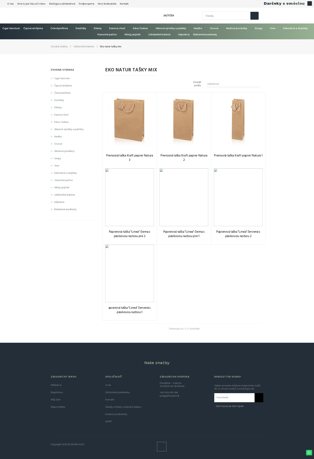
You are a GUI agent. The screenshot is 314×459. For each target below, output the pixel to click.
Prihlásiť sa (56, 385)
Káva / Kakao (140, 28)
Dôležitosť (233, 84)
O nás (10, 3)
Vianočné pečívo (107, 34)
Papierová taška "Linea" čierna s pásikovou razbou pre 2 (129, 234)
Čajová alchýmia (33, 28)
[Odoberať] (259, 397)
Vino (272, 28)
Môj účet (56, 400)
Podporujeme (86, 3)
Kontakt (124, 3)
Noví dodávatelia (107, 3)
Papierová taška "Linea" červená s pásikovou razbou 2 (238, 234)
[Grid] (111, 84)
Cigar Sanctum (11, 28)
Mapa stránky (58, 407)
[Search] (254, 16)
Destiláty (81, 28)
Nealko (198, 28)
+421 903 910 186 (169, 393)
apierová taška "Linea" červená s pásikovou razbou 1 (129, 310)
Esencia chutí (117, 28)
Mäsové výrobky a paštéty (171, 28)
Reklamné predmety (205, 34)
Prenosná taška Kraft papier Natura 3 (129, 158)
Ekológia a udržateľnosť (62, 3)
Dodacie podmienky (116, 414)
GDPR (108, 422)
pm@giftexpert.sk (170, 396)
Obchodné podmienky (117, 392)
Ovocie (214, 28)
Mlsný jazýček (132, 34)
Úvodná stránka (62, 70)
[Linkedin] (309, 3)
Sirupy (258, 28)
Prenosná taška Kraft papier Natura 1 (238, 156)
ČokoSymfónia (59, 28)
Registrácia (57, 392)
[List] (116, 84)
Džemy (98, 28)
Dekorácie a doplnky (295, 28)
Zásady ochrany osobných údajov (123, 407)
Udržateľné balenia (159, 34)
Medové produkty (236, 28)
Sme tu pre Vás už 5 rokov (31, 3)
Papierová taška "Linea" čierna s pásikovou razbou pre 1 (184, 234)
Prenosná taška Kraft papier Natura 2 (183, 158)
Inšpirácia (184, 34)
